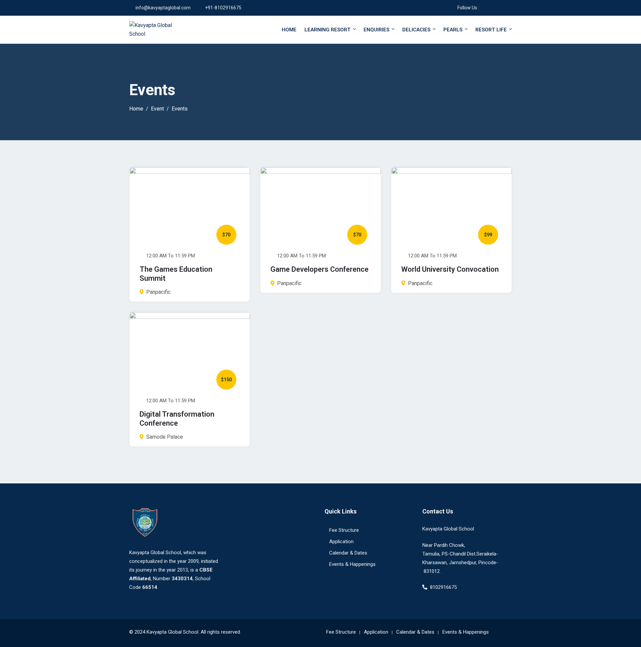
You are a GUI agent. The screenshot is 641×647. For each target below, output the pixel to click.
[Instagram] (493, 7)
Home (289, 30)
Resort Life (491, 30)
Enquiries (376, 30)
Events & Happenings (352, 564)
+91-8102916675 (223, 7)
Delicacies (416, 30)
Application (341, 541)
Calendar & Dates (348, 553)
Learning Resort (327, 30)
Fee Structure (344, 530)
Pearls (452, 30)
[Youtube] (503, 7)
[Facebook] (484, 7)
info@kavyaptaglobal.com (163, 7)
